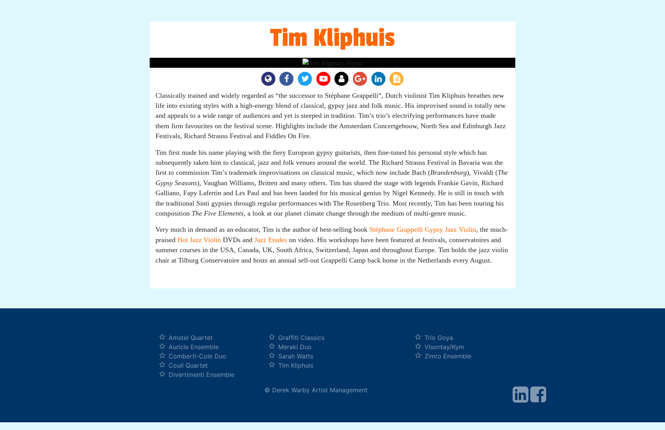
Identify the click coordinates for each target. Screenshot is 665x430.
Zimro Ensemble (447, 356)
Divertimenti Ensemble (201, 374)
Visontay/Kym (444, 347)
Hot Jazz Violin (199, 240)
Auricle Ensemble (194, 347)
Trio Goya (438, 337)
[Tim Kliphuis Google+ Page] (361, 78)
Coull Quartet (188, 365)
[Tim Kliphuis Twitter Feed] (306, 78)
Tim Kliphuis (295, 365)
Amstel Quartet (191, 337)
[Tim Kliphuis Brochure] (396, 78)
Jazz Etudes (271, 240)
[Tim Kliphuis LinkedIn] (379, 78)
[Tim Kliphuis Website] (269, 78)
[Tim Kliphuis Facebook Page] (288, 78)
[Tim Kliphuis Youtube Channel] (324, 78)
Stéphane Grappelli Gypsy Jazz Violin (422, 229)
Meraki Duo (295, 347)
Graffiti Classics (301, 337)
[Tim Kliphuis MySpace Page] (343, 78)
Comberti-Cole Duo (197, 356)
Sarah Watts (295, 356)
